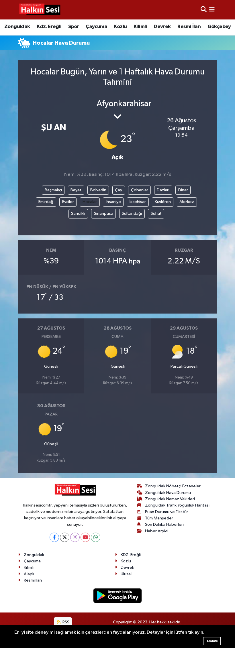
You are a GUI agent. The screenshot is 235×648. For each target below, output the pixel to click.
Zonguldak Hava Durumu (168, 493)
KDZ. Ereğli (131, 555)
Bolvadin (98, 190)
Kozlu (120, 26)
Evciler (68, 202)
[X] (64, 537)
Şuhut (156, 213)
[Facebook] (54, 537)
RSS (65, 622)
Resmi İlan (189, 26)
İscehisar (138, 202)
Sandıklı (78, 213)
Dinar (183, 190)
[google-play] (117, 595)
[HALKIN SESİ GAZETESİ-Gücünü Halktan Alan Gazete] (39, 9)
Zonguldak (17, 26)
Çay (118, 190)
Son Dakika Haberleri (164, 524)
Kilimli (140, 26)
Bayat (75, 190)
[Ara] (204, 9)
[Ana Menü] (212, 9)
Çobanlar (139, 190)
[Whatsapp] (95, 537)
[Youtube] (85, 537)
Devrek (162, 26)
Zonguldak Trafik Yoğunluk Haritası (177, 505)
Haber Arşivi (156, 531)
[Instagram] (75, 537)
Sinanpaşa (103, 213)
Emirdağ (45, 202)
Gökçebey (219, 26)
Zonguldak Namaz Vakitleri (170, 499)
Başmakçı (53, 190)
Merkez (186, 202)
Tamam (212, 641)
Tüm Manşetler (159, 518)
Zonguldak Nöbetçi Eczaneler (173, 486)
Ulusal (126, 574)
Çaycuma (96, 26)
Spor (73, 26)
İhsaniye (113, 202)
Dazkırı (163, 190)
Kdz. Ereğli (49, 26)
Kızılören (163, 202)
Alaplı (29, 574)
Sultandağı (132, 213)
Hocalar (90, 202)
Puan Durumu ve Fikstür (166, 512)
